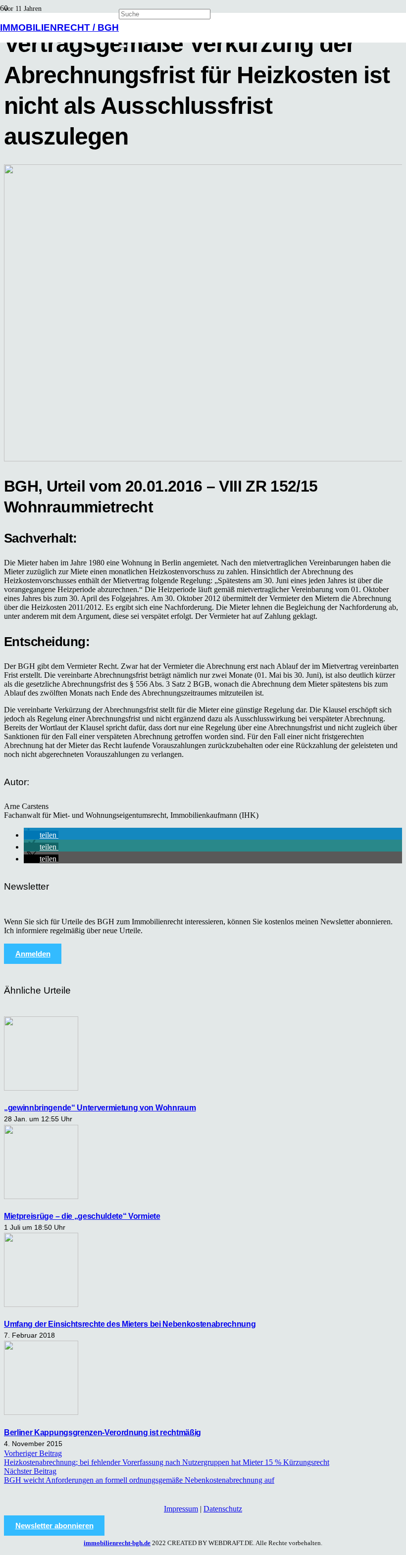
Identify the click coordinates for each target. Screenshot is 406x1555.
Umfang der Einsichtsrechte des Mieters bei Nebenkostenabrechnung (130, 1324)
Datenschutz (222, 1509)
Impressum (181, 1509)
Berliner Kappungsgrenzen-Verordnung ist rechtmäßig (102, 1432)
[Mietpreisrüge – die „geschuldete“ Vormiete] (41, 1196)
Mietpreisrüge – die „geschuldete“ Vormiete (82, 1216)
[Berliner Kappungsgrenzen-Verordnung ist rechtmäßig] (41, 1412)
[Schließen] (123, 46)
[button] (41, 835)
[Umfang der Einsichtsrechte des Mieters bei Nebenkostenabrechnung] (41, 1304)
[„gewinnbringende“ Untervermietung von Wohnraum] (41, 1088)
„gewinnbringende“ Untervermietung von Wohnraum (100, 1108)
